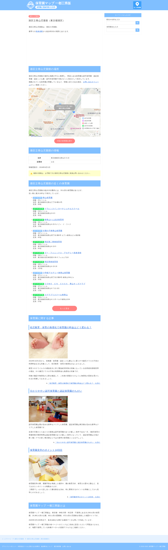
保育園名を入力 (112, 27)
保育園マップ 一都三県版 (53, 3)
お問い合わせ (66, 546)
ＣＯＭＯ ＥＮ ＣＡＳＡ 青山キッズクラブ (64, 284)
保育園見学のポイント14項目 (46, 450)
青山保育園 (47, 198)
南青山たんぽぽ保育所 (54, 220)
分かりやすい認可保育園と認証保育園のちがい (56, 391)
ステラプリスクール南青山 (56, 295)
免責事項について (47, 546)
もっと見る (64, 308)
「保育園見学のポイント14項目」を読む (84, 497)
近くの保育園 (137, 7)
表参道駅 (39, 31)
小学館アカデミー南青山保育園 (56, 273)
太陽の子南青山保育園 (52, 231)
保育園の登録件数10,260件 (46, 7)
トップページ (6, 539)
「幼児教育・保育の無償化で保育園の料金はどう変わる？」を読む (74, 383)
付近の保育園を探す (64, 141)
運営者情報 (57, 546)
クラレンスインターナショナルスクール (61, 209)
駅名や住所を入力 (113, 19)
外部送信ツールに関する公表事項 (29, 546)
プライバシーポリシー (9, 546)
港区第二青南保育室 (53, 242)
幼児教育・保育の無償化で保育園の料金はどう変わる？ (61, 327)
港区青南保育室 (51, 262)
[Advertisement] (65, 48)
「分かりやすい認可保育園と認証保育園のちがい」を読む (77, 442)
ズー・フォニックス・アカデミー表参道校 (62, 253)
